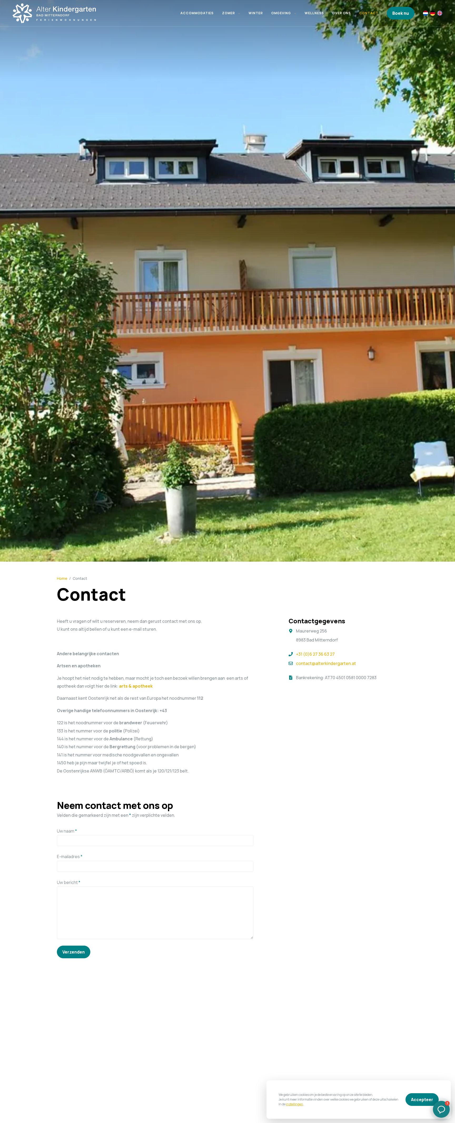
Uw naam (67, 831)
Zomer (228, 13)
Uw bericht (68, 882)
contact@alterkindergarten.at (326, 663)
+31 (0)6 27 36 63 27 (315, 654)
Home (62, 578)
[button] (239, 13)
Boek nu (400, 13)
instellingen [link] (294, 1104)
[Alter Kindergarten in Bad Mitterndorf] (55, 13)
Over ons (341, 13)
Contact (368, 13)
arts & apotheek (136, 686)
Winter (256, 13)
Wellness (314, 13)
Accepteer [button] (422, 1099)
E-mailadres (69, 856)
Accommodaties (197, 13)
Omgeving (281, 13)
